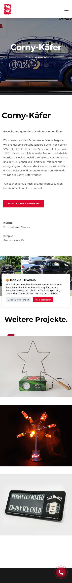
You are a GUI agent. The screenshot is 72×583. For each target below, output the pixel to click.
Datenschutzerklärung (30, 293)
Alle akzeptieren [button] (43, 299)
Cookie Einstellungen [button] (18, 299)
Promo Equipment (36, 57)
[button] (66, 9)
